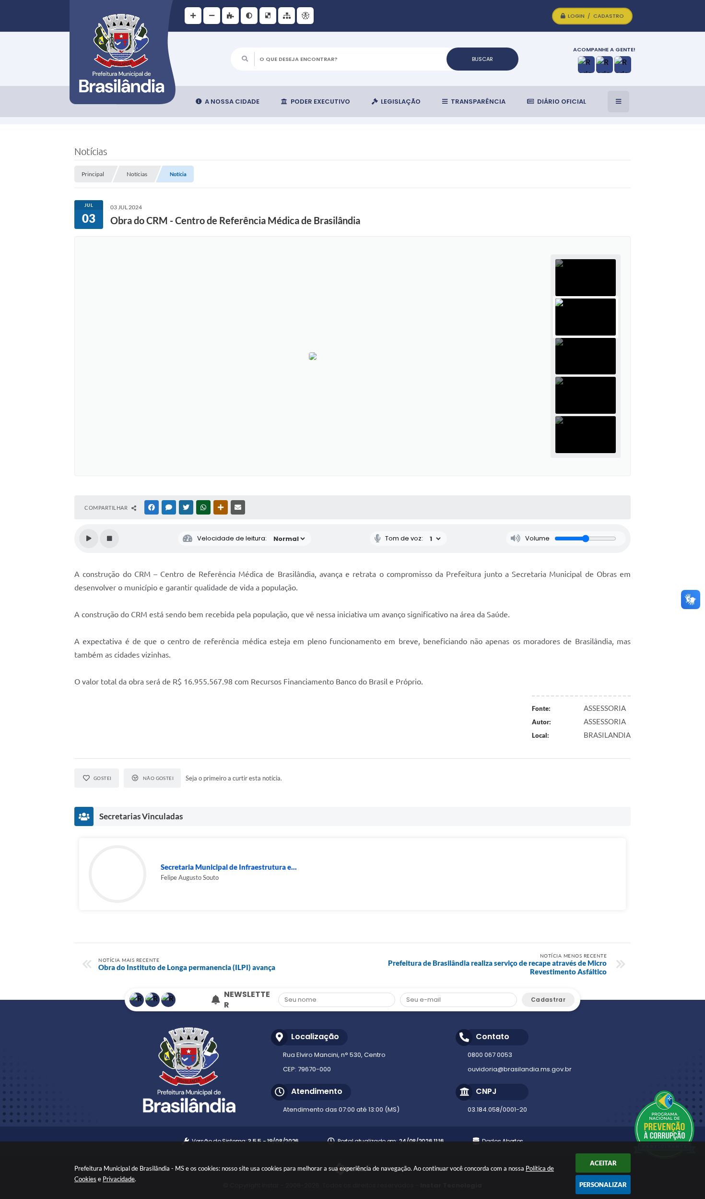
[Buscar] (482, 59)
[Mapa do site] (286, 15)
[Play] (88, 538)
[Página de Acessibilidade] (305, 15)
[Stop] (109, 538)
